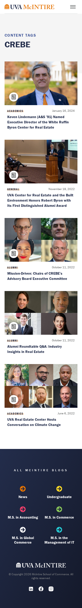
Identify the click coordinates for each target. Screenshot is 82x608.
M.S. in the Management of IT (59, 540)
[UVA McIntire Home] (41, 566)
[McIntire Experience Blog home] (29, 6)
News (22, 496)
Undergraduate (59, 496)
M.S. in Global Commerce (23, 540)
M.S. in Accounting (23, 517)
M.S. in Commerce (59, 517)
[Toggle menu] (72, 6)
